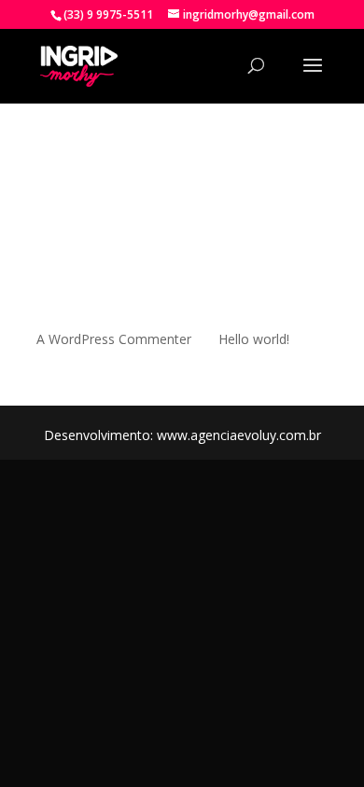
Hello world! (253, 339)
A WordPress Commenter (113, 339)
